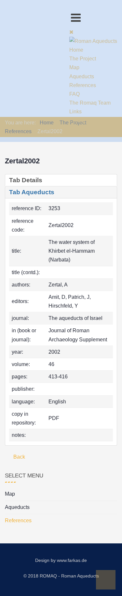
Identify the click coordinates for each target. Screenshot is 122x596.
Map (10, 494)
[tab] (61, 180)
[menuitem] (76, 50)
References (18, 520)
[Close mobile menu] (71, 32)
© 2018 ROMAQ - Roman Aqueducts (61, 575)
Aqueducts (17, 507)
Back (18, 457)
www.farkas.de (72, 560)
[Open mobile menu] (75, 17)
